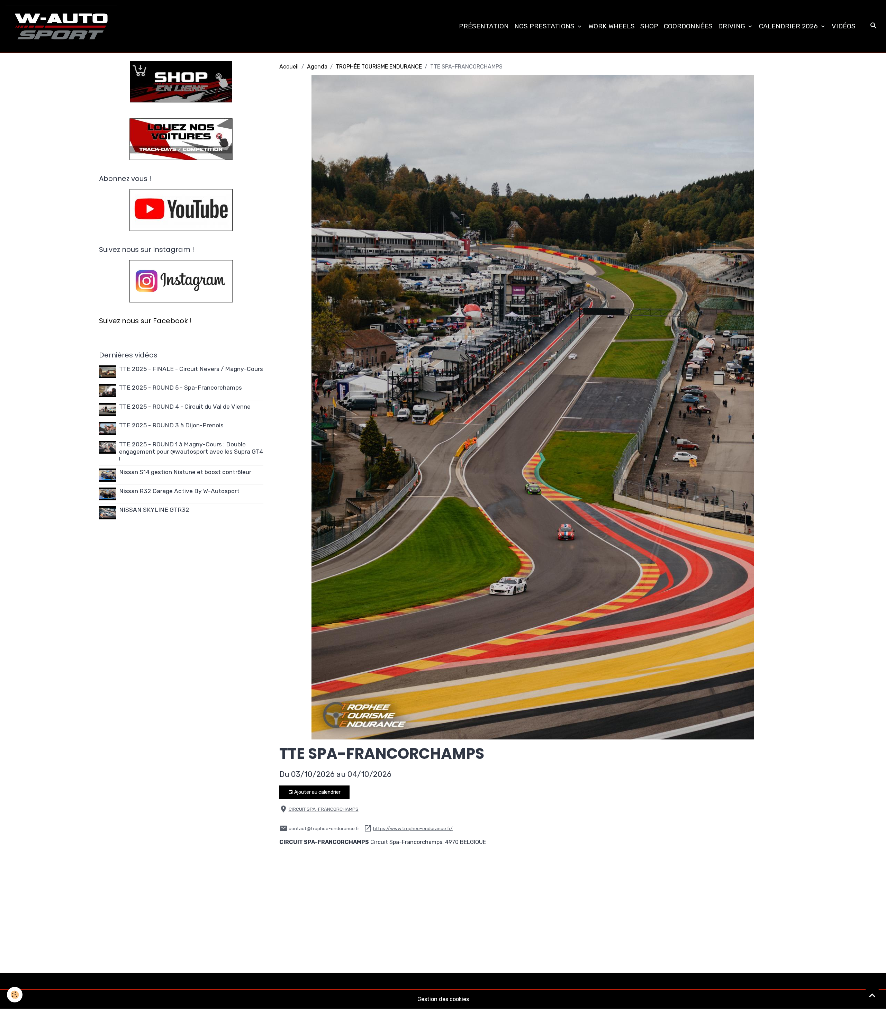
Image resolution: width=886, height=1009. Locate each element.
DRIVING (732, 26)
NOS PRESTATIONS (545, 26)
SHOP (649, 26)
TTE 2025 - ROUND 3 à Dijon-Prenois (171, 425)
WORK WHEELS (611, 26)
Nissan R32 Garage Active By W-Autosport (179, 491)
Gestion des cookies (443, 999)
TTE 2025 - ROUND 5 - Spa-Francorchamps (180, 387)
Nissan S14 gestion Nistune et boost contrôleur (185, 472)
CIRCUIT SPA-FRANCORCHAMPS (324, 809)
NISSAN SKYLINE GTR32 (154, 509)
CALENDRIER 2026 (789, 26)
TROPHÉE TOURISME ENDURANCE (379, 66)
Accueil (289, 66)
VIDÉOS (844, 26)
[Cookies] (14, 994)
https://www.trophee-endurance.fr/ (413, 828)
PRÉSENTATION (484, 26)
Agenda (317, 66)
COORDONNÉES (688, 26)
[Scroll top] (872, 995)
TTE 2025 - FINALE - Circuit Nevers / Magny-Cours (191, 368)
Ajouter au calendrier (317, 792)
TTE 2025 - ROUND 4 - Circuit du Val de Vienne (185, 406)
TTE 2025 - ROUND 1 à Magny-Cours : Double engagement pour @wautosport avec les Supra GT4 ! (191, 451)
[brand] (62, 26)
